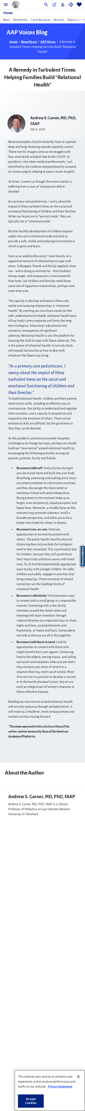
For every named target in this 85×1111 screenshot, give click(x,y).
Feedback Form (82, 556)
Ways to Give (74, 19)
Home (8, 13)
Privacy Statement (60, 1086)
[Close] (78, 1076)
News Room (29, 41)
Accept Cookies (31, 1101)
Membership (20, 19)
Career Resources (41, 19)
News (6, 19)
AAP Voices (48, 41)
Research (59, 19)
